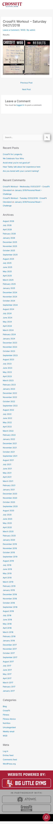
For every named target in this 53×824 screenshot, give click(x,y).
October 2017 (9, 653)
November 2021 (10, 448)
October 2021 (9, 452)
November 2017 (10, 649)
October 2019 (9, 552)
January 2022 (9, 439)
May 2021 (7, 473)
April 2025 (7, 276)
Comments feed (10, 759)
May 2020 (7, 523)
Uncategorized (9, 727)
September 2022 (10, 406)
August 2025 (8, 259)
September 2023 (10, 355)
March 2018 (8, 632)
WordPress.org (9, 764)
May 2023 (7, 372)
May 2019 (7, 573)
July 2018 (7, 615)
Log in (5, 751)
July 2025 (7, 263)
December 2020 (10, 494)
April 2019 (7, 578)
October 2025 (9, 250)
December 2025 (10, 242)
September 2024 (10, 305)
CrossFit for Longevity (12, 154)
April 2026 (7, 229)
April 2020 (7, 527)
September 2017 (10, 657)
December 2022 (10, 393)
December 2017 (10, 645)
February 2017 (9, 687)
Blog (5, 706)
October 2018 (9, 603)
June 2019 (7, 569)
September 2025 (10, 255)
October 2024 (9, 301)
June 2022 (7, 418)
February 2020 (9, 536)
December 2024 (10, 292)
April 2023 (7, 376)
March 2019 (8, 582)
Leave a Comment (11, 30)
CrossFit (6, 710)
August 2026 (8, 221)
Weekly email (8, 731)
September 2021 (10, 456)
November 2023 (10, 347)
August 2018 (8, 611)
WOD (23, 30)
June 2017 (7, 670)
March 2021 (8, 481)
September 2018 (10, 607)
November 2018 (10, 599)
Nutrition (6, 723)
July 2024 (7, 313)
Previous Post (26, 83)
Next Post (26, 89)
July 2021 (7, 464)
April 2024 (7, 326)
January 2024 (9, 339)
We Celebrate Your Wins (13, 158)
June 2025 (7, 267)
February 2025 (9, 284)
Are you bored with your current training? (21, 171)
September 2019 (10, 557)
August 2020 (8, 510)
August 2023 (8, 359)
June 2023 (7, 368)
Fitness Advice (9, 719)
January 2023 (9, 389)
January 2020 (9, 540)
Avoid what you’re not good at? (16, 163)
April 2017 (7, 678)
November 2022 (10, 397)
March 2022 (8, 431)
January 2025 (9, 288)
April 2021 (7, 477)
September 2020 (10, 506)
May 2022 (7, 422)
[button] (26, 817)
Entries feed (8, 755)
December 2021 (10, 443)
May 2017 (7, 674)
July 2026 (7, 225)
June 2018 (7, 620)
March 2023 (8, 380)
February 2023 (9, 385)
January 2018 (9, 640)
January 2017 (9, 691)
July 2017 (7, 666)
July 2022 (7, 414)
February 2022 (9, 435)
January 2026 (9, 238)
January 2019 (9, 590)
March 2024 (8, 330)
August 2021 (8, 460)
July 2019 (7, 565)
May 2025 (7, 271)
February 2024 (9, 334)
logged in (20, 105)
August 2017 (8, 661)
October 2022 (9, 401)
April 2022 (7, 427)
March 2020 (8, 531)
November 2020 (10, 498)
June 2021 (7, 469)
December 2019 (10, 544)
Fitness (6, 715)
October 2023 (9, 351)
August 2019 (8, 561)
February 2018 (9, 636)
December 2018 (10, 594)
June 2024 (7, 318)
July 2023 (7, 364)
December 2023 (10, 343)
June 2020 (7, 519)
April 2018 (7, 628)
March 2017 (8, 682)
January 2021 (9, 490)
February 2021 (9, 485)
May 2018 (7, 624)
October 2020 (9, 502)
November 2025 (10, 246)
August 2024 (8, 309)
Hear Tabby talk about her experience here (21, 167)
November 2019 (10, 548)
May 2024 (7, 322)
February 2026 (9, 234)
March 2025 (8, 280)
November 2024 (10, 297)
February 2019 (9, 586)
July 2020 (7, 515)
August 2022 (8, 410)
